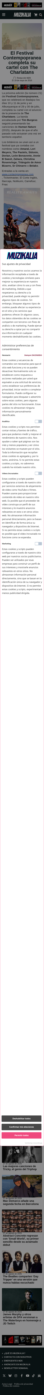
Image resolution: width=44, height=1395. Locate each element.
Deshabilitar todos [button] (21, 1118)
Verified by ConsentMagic (33, 1143)
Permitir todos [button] (22, 1135)
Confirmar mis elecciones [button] (21, 1127)
